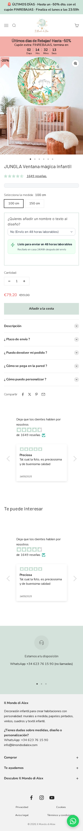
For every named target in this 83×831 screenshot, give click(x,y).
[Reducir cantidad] (9, 281)
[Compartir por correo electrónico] (43, 394)
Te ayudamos (14, 768)
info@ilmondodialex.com (20, 745)
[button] (9, 458)
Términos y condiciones (61, 815)
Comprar (10, 757)
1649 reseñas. (37, 176)
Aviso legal (22, 815)
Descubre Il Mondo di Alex (23, 778)
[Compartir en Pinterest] (36, 394)
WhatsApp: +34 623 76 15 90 (26, 740)
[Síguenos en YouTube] (52, 797)
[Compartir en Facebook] (22, 394)
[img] (43, 430)
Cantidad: (10, 273)
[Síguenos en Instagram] (41, 797)
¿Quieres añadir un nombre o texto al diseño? (37, 221)
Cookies (61, 807)
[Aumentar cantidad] (24, 281)
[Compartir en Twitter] (29, 394)
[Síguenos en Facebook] (31, 797)
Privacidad (22, 807)
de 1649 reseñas (28, 435)
